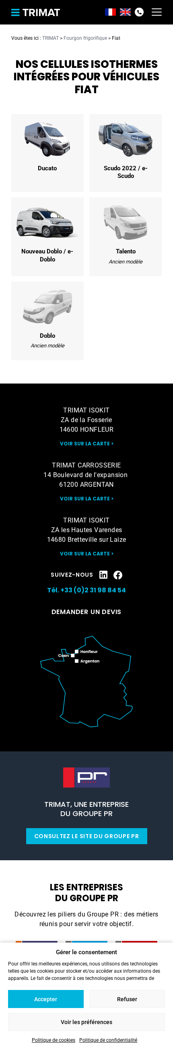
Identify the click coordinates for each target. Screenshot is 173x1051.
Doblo (47, 321)
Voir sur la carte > (86, 443)
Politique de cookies (53, 1040)
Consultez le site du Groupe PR (86, 836)
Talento (125, 236)
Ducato (47, 153)
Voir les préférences (86, 1022)
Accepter (45, 999)
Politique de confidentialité (108, 1040)
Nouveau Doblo (47, 236)
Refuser (127, 999)
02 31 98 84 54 (139, 12)
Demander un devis (86, 611)
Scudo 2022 (125, 153)
